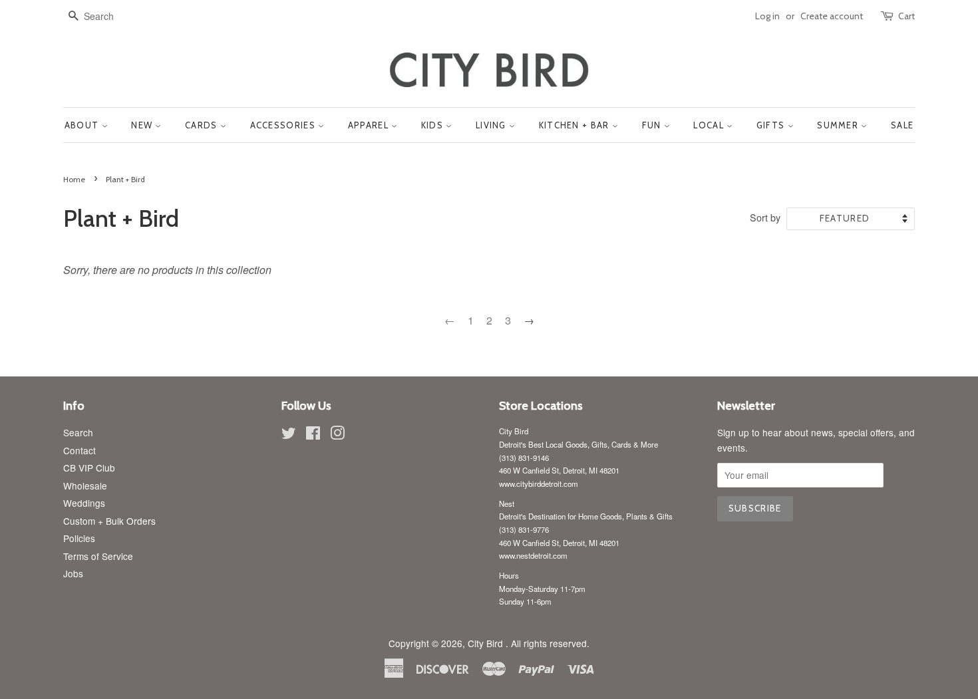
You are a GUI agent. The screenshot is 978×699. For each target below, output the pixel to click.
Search (78, 432)
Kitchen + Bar (575, 125)
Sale (902, 125)
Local (710, 125)
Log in (767, 16)
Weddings (84, 502)
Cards (202, 125)
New (143, 125)
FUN (653, 125)
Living (492, 125)
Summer (839, 125)
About (83, 125)
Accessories (284, 125)
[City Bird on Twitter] (288, 435)
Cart (906, 16)
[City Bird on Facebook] (313, 435)
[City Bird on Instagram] (337, 435)
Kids (433, 125)
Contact (79, 450)
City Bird (487, 643)
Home (74, 179)
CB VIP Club (89, 467)
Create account (831, 16)
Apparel (369, 125)
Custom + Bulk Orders (109, 520)
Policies (79, 538)
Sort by (765, 217)
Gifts (772, 125)
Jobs (73, 573)
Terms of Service (98, 556)
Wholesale (85, 485)
